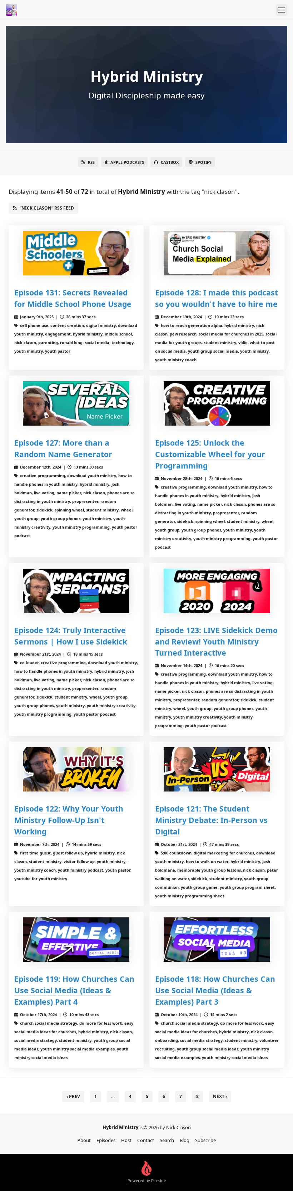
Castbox (170, 162)
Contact (145, 1140)
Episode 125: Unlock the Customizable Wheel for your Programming (210, 454)
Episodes (105, 1140)
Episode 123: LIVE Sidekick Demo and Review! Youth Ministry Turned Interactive (216, 641)
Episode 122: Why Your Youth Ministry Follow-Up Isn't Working (68, 820)
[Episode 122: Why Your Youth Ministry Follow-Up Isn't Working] (76, 769)
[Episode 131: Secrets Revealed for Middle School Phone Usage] (76, 253)
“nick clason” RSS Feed (47, 208)
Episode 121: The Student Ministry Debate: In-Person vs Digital (211, 820)
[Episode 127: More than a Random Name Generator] (76, 403)
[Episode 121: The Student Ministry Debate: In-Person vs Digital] (216, 769)
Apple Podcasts (127, 162)
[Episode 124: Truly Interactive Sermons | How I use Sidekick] (76, 591)
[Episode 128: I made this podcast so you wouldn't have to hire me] (216, 253)
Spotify (203, 162)
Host (126, 1140)
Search (167, 1140)
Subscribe (205, 1140)
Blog (184, 1140)
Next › (220, 1096)
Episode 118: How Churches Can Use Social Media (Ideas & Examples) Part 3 (215, 990)
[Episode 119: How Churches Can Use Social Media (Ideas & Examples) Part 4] (76, 939)
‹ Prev (73, 1096)
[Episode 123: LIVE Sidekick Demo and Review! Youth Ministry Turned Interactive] (216, 591)
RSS (91, 162)
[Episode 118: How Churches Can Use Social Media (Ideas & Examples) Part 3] (216, 939)
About (84, 1140)
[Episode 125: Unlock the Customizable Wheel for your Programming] (216, 403)
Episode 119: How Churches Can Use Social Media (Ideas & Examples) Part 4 (74, 990)
